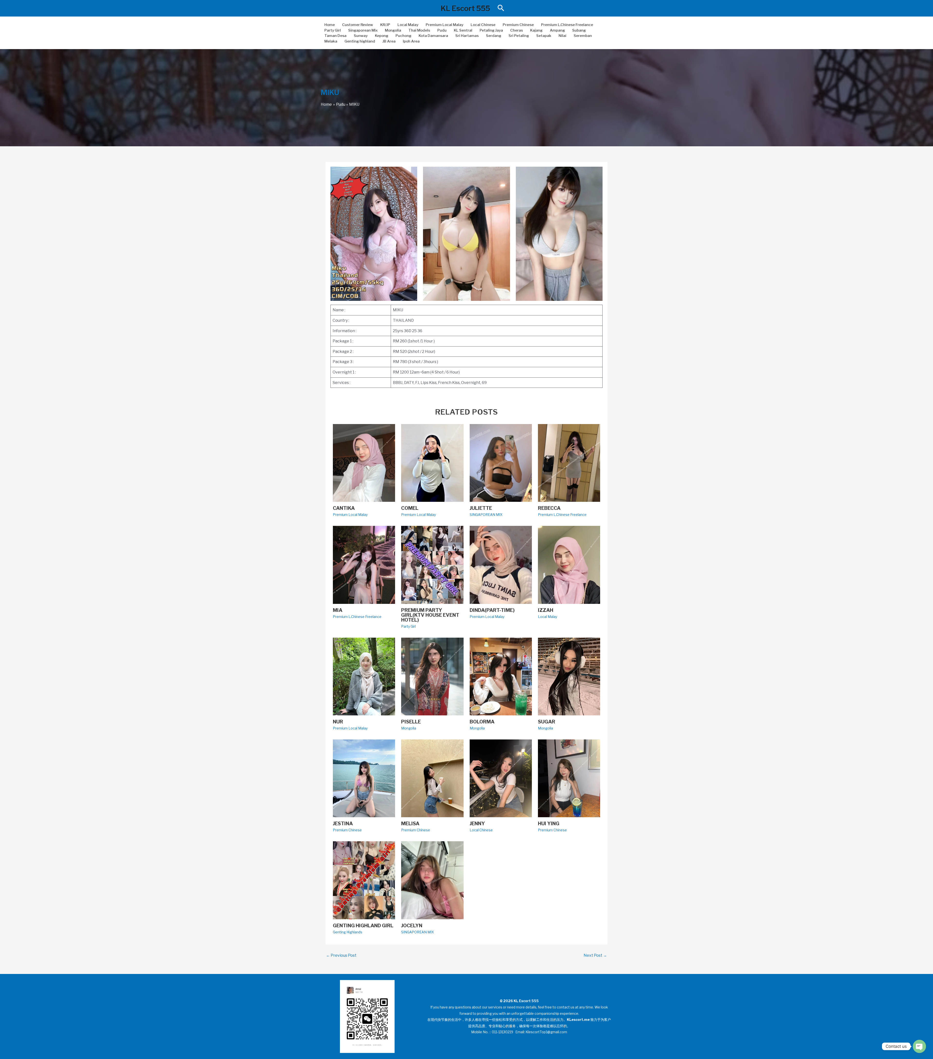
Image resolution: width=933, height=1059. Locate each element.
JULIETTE (481, 508)
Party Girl (332, 30)
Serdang (493, 36)
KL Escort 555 (465, 8)
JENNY (477, 823)
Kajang (536, 30)
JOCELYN (411, 926)
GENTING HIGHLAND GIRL (363, 926)
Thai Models (419, 30)
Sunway (361, 36)
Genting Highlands (347, 932)
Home (329, 25)
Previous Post (341, 955)
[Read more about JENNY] (501, 778)
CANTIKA (344, 508)
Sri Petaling (519, 36)
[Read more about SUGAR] (569, 676)
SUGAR (546, 722)
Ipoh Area (411, 41)
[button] (500, 8)
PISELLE (411, 722)
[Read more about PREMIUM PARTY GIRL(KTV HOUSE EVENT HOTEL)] (432, 564)
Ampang (557, 30)
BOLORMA (482, 722)
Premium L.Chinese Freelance (567, 25)
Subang (579, 30)
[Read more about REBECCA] (569, 462)
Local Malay (407, 25)
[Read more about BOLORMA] (501, 676)
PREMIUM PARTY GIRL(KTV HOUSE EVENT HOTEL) (430, 615)
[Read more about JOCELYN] (432, 880)
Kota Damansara (433, 36)
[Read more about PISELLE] (432, 676)
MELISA (410, 823)
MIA (337, 610)
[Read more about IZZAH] (569, 564)
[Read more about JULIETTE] (501, 462)
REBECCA (549, 508)
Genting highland (360, 41)
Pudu (442, 30)
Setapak (543, 36)
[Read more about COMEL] (432, 462)
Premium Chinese (518, 25)
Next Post (595, 955)
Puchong (403, 36)
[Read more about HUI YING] (569, 778)
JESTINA (343, 823)
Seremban (583, 36)
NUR (338, 722)
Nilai (562, 36)
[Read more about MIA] (364, 564)
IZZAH (545, 610)
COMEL (409, 508)
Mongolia (393, 30)
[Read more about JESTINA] (364, 778)
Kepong (381, 36)
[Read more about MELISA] (432, 778)
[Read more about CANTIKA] (364, 462)
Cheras (516, 30)
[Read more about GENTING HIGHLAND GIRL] (364, 880)
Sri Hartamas (467, 36)
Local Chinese (483, 25)
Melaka (330, 41)
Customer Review (357, 25)
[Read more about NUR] (364, 676)
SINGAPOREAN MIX (486, 514)
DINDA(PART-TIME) (492, 610)
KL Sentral (463, 30)
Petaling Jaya (491, 30)
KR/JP (385, 25)
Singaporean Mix (363, 30)
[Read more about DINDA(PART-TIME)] (501, 564)
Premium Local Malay (444, 25)
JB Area (389, 41)
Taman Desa (335, 36)
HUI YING (548, 823)
